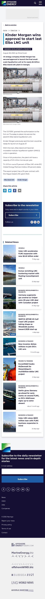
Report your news (8, 521)
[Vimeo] (18, 489)
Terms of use (6, 529)
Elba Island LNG (9, 180)
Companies (6, 508)
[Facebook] (31, 222)
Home (5, 30)
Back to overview (10, 25)
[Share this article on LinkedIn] (4, 190)
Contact (4, 533)
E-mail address (7, 466)
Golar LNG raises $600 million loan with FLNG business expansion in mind (28, 422)
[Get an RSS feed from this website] (28, 489)
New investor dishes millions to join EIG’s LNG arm (27, 346)
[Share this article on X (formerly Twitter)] (9, 190)
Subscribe (13, 215)
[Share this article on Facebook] (14, 190)
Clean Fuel (14, 30)
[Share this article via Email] (19, 190)
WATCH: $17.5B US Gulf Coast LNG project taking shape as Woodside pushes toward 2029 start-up (28, 324)
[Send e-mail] (23, 489)
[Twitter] (35, 222)
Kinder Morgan (22, 180)
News (4, 497)
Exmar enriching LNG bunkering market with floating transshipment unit (28, 275)
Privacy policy (7, 525)
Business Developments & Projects (17, 49)
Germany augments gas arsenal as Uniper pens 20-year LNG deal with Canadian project (28, 299)
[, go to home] (9, 3)
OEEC (4, 501)
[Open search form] (35, 3)
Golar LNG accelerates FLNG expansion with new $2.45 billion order (28, 253)
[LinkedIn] (38, 222)
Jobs (3, 505)
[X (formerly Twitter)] (8, 489)
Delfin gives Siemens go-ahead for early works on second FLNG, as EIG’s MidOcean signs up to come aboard (28, 397)
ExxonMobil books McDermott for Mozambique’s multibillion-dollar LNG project (28, 369)
